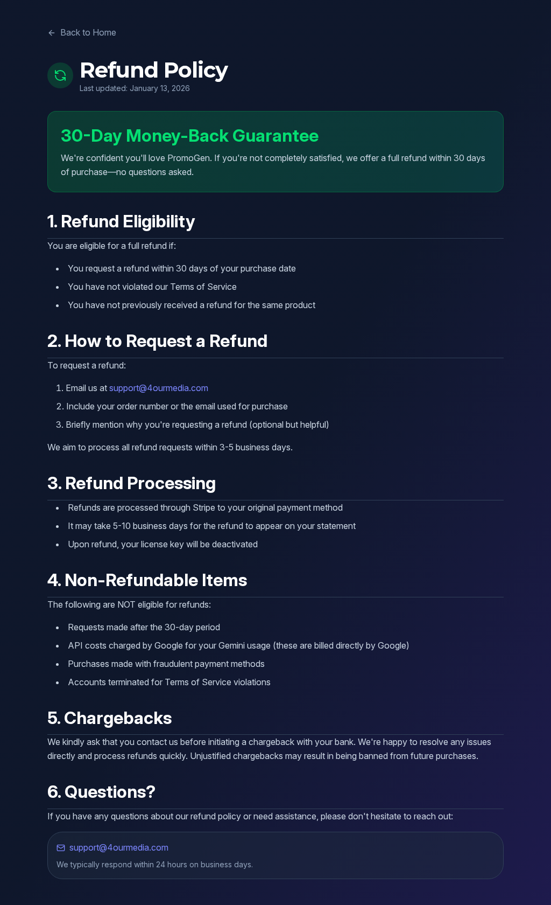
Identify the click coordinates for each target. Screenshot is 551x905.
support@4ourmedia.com (158, 387)
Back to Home (88, 32)
